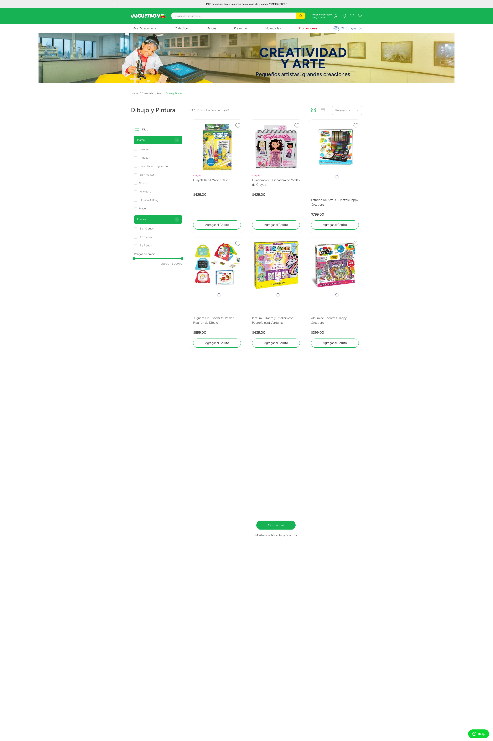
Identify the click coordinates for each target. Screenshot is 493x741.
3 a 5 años (145, 237)
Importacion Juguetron (154, 166)
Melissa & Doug (149, 200)
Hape (142, 208)
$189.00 (165, 263)
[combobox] (238, 16)
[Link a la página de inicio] (135, 93)
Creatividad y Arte (151, 93)
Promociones (308, 28)
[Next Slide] (378, 4)
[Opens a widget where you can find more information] (478, 734)
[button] (158, 140)
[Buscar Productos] (300, 16)
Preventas (240, 28)
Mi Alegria (145, 191)
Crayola (143, 149)
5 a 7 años (145, 245)
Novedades (273, 28)
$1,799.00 (176, 263)
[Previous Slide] (115, 4)
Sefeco (143, 183)
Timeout (144, 157)
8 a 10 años (147, 228)
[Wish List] (352, 15)
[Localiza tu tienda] (344, 15)
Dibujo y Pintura (174, 93)
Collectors (182, 28)
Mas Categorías (142, 28)
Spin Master (147, 174)
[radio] (313, 110)
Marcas (211, 28)
